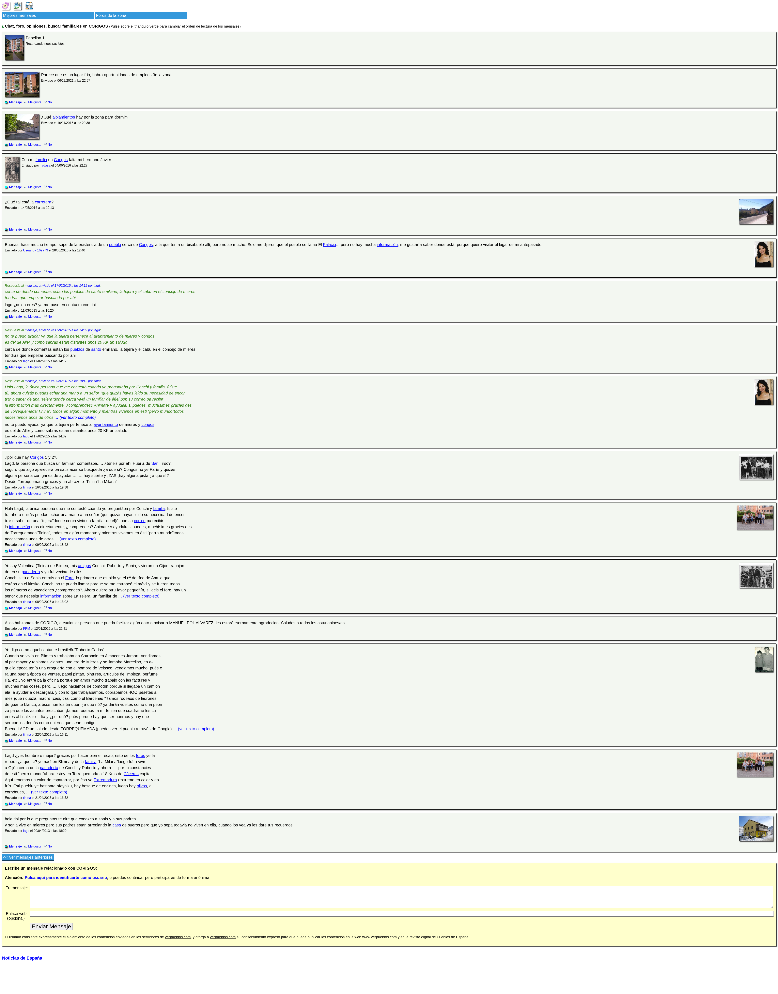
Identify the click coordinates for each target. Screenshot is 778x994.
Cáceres (131, 774)
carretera (43, 202)
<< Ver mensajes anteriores (28, 857)
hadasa (45, 165)
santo (96, 349)
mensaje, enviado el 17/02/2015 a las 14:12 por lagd (62, 285)
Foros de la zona (111, 15)
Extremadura (105, 780)
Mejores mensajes (19, 15)
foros (140, 755)
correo (139, 520)
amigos (84, 565)
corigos (147, 424)
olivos (142, 786)
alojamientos (63, 117)
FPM (26, 628)
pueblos (77, 349)
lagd (26, 361)
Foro (69, 578)
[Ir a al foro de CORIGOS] (29, 5)
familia (41, 159)
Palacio (329, 244)
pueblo (115, 244)
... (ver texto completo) (75, 417)
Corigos (61, 159)
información (387, 244)
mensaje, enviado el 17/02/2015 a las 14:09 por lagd (62, 330)
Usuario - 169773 (35, 250)
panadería (31, 572)
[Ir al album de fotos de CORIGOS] (17, 5)
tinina (27, 487)
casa (116, 825)
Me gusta (34, 102)
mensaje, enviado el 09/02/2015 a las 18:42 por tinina (63, 381)
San (154, 463)
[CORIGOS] (6, 5)
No (49, 102)
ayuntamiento (106, 424)
